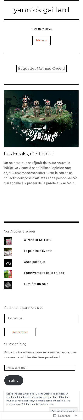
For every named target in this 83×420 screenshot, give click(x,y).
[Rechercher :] (41, 318)
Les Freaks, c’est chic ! (29, 153)
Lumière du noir (36, 284)
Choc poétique (35, 262)
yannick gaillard (41, 10)
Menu (40, 40)
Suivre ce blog (15, 344)
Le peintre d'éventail (39, 251)
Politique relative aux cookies (37, 404)
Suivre (14, 380)
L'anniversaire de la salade (44, 273)
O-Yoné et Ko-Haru (38, 240)
